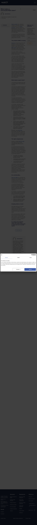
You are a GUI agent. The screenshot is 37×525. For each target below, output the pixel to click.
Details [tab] (18, 257)
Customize (18, 269)
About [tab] (31, 257)
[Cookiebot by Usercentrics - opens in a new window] (32, 255)
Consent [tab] (6, 257)
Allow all (30, 269)
